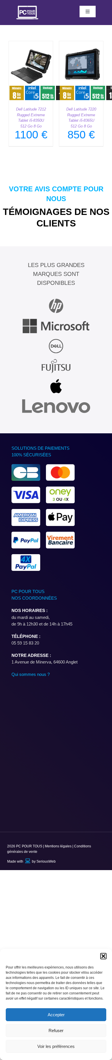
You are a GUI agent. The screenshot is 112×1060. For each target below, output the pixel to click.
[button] (103, 956)
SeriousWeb (46, 861)
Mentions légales (58, 846)
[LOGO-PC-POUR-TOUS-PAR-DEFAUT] (27, 7)
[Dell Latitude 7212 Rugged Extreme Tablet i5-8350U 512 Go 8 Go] (31, 44)
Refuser (56, 1030)
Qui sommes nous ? (30, 674)
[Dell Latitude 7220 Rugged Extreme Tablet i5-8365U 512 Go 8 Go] (81, 44)
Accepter (56, 1014)
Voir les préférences (56, 1046)
